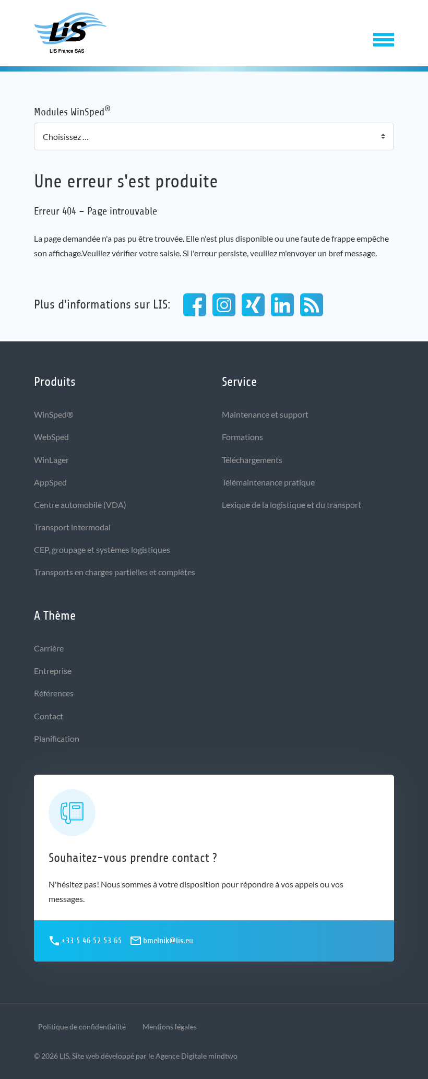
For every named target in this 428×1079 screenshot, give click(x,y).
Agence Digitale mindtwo (196, 1055)
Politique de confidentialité (82, 1026)
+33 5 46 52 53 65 (91, 940)
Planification (56, 738)
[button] (383, 37)
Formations (242, 437)
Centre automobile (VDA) (80, 504)
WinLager (51, 460)
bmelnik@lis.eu (168, 940)
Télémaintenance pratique (268, 482)
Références (54, 693)
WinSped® (54, 414)
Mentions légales (169, 1026)
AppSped (50, 482)
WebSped (51, 437)
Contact (48, 716)
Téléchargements (252, 460)
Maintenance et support (265, 414)
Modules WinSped (72, 111)
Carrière (49, 648)
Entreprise (53, 670)
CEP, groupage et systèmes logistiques (102, 549)
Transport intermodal (72, 527)
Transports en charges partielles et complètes (114, 572)
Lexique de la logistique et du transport (291, 504)
